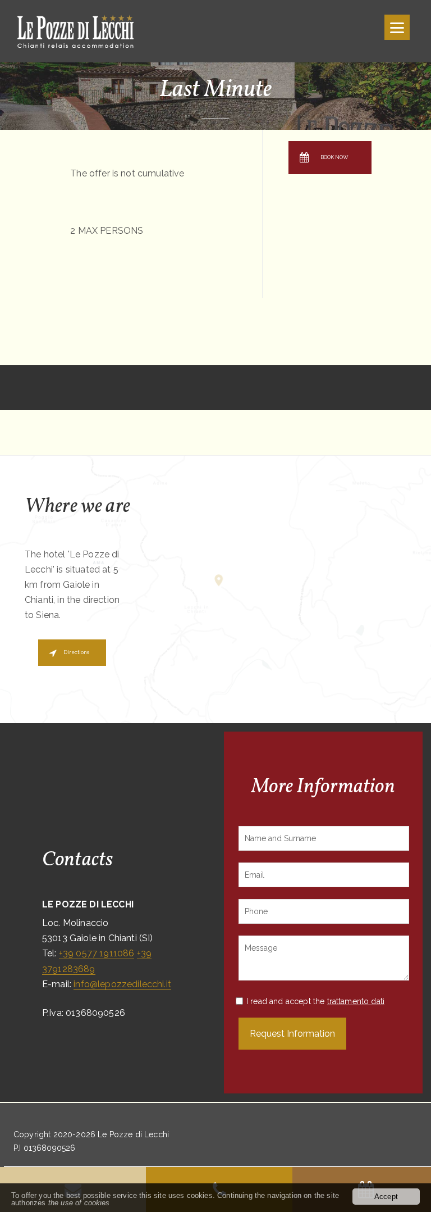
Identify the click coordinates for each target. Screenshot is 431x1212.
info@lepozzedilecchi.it (122, 984)
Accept (386, 1196)
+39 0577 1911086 (97, 953)
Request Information (292, 1033)
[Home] (85, 30)
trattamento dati (356, 1001)
